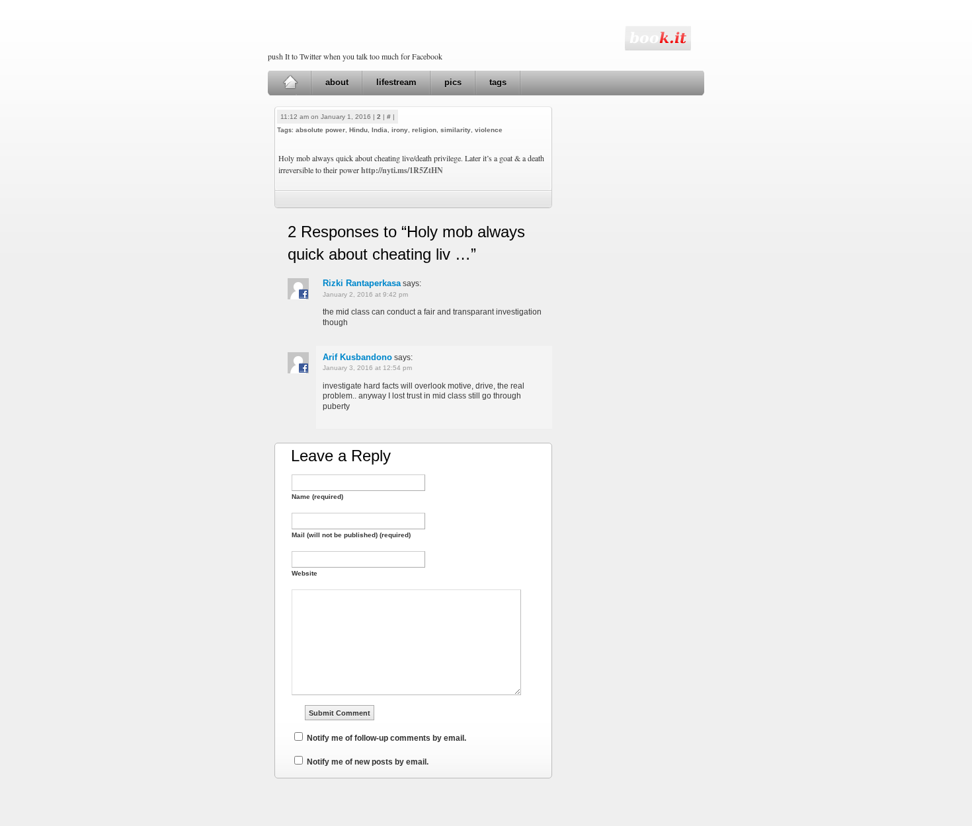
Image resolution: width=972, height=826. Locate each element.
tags (497, 82)
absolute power (320, 129)
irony (399, 129)
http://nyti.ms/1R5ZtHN (402, 170)
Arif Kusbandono (357, 357)
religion (424, 129)
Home (290, 82)
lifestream (396, 82)
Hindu (358, 129)
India (379, 129)
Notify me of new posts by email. (367, 762)
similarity (455, 129)
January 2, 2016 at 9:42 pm (365, 294)
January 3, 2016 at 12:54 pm (367, 367)
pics (453, 82)
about (336, 82)
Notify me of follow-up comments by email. (386, 738)
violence (489, 129)
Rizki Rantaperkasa (362, 283)
